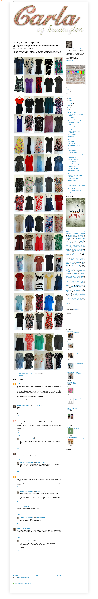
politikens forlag (75, 282)
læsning (72, 270)
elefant (73, 250)
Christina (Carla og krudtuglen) (23, 405)
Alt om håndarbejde (75, 231)
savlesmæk (69, 286)
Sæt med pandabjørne (78, 353)
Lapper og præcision (72, 180)
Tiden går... (70, 148)
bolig (81, 241)
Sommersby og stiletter (73, 173)
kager (73, 263)
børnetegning (81, 246)
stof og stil (68, 290)
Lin (17, 453)
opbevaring (76, 277)
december (70, 98)
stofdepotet (68, 291)
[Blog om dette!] (37, 373)
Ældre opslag (58, 575)
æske (82, 302)
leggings (74, 269)
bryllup (82, 242)
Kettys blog (69, 386)
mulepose (83, 273)
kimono (73, 265)
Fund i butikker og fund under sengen (76, 154)
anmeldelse (69, 233)
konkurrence (78, 266)
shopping (21, 375)
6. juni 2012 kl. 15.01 (40, 517)
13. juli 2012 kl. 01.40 (26, 528)
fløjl (78, 253)
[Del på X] (39, 373)
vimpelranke (68, 302)
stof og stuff (76, 290)
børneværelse (76, 247)
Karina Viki (19, 419)
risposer (77, 285)
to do (84, 298)
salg (84, 285)
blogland (68, 238)
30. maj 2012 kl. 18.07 (23, 453)
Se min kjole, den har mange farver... (75, 120)
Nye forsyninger (71, 188)
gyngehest (74, 257)
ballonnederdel (80, 235)
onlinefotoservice (69, 277)
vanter (75, 300)
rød (81, 285)
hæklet (77, 258)
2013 (68, 95)
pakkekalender (80, 278)
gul (70, 257)
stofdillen (76, 291)
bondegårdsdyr (68, 242)
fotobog (82, 253)
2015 (68, 91)
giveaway (68, 255)
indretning (81, 259)
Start (37, 575)
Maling (82, 271)
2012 (68, 97)
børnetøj (68, 247)
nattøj (67, 276)
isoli (73, 262)
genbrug (79, 254)
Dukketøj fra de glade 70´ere (74, 157)
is (70, 262)
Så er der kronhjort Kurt (73, 119)
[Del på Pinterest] (42, 373)
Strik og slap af (70, 423)
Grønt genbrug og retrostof (73, 170)
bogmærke (68, 241)
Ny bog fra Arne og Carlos (78, 363)
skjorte (72, 287)
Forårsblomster (71, 129)
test (72, 298)
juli (69, 107)
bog (83, 240)
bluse (76, 240)
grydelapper (81, 255)
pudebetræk (68, 283)
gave (73, 254)
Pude (81, 282)
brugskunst (76, 242)
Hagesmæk (80, 257)
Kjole (18, 375)
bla (82, 236)
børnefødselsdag (76, 245)
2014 (68, 93)
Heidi (69, 138)
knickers (72, 266)
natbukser (81, 274)
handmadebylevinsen (72, 437)
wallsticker (73, 302)
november (70, 100)
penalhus (83, 280)
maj (69, 111)
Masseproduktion (71, 183)
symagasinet (81, 295)
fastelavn (75, 251)
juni (69, 109)
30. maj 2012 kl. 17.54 (40, 438)
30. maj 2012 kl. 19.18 (40, 462)
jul (82, 262)
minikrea (74, 273)
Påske (74, 283)
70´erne (67, 231)
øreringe (67, 303)
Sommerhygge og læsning (73, 128)
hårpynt (67, 259)
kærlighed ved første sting (70, 267)
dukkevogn (68, 250)
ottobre (67, 278)
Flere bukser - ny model (73, 168)
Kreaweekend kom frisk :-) (79, 438)
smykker (81, 287)
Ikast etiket (72, 259)
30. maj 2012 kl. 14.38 (26, 419)
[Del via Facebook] (40, 373)
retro (67, 285)
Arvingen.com (20, 383)
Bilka (75, 236)
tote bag (68, 299)
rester (82, 283)
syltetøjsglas (75, 295)
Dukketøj (81, 249)
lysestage (67, 270)
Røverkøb (70, 124)
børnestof (69, 246)
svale (68, 294)
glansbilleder (75, 255)
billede (79, 236)
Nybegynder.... (71, 192)
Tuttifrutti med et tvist (72, 352)
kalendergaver (78, 263)
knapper (67, 266)
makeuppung (82, 270)
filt (82, 251)
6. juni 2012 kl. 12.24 (25, 506)
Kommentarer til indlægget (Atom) (25, 577)
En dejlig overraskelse (72, 152)
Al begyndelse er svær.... (73, 161)
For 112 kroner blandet (73, 112)
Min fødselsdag (76, 332)
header (67, 258)
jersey (77, 262)
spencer (78, 289)
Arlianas (18, 476)
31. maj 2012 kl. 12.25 (25, 476)
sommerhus (72, 289)
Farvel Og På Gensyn (71, 383)
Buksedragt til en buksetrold (74, 163)
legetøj (68, 269)
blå (80, 240)
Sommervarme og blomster (73, 122)
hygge (74, 258)
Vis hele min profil (69, 60)
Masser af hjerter (71, 136)
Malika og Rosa (72, 271)
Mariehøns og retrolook (73, 159)
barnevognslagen (69, 236)
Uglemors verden (71, 382)
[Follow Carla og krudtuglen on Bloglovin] (72, 310)
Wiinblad (78, 302)
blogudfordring (80, 238)
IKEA (77, 259)
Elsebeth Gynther (78, 250)
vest (83, 300)
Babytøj (82, 233)
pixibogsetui (68, 282)
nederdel (72, 276)
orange (82, 277)
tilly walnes (80, 298)
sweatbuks (77, 294)
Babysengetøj (71, 141)
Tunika (77, 299)
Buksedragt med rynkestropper (74, 190)
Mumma (69, 427)
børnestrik (75, 246)
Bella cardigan (70, 409)
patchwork (77, 280)
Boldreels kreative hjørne (72, 372)
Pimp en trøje (71, 117)
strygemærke (77, 293)
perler (68, 281)
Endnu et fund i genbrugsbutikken (75, 182)
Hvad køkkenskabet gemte (73, 164)
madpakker (77, 270)
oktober (70, 102)
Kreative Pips (70, 331)
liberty (79, 269)
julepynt (67, 263)
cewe (67, 249)
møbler (69, 274)
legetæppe (83, 267)
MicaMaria (69, 362)
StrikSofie (69, 412)
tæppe (82, 299)
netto (78, 276)
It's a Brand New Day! (78, 428)
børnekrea (83, 245)
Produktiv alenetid (72, 147)
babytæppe (75, 233)
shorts (67, 287)
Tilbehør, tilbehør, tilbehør (73, 134)
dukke (75, 249)
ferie (80, 251)
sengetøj (74, 286)
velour (79, 300)
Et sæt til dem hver (77, 373)
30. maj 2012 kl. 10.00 (27, 383)
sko (77, 287)
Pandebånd (68, 280)
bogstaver (75, 241)
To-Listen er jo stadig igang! (72, 424)
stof (82, 289)
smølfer (67, 289)
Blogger (54, 589)
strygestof (83, 293)
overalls (73, 278)
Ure (71, 300)
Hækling (82, 258)
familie (70, 251)
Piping (82, 281)
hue (70, 258)
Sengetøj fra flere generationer (74, 145)
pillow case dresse (75, 281)
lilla (83, 269)
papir (73, 280)
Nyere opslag (16, 575)
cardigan (82, 247)
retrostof (72, 285)
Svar (18, 401)
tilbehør (75, 298)
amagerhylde (82, 231)
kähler (83, 266)
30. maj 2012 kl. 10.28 (37, 405)
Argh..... (69, 139)
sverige (71, 294)
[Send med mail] (36, 373)
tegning (68, 298)
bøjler (67, 245)
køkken (78, 267)
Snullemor (19, 528)
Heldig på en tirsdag (72, 166)
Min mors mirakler (71, 341)
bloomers (71, 240)
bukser (73, 244)
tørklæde (67, 300)
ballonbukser (72, 235)
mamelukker (68, 273)
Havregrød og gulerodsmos (74, 126)
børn (70, 245)
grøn (66, 257)
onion (82, 276)
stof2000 (82, 290)
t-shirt (76, 297)
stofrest (81, 291)
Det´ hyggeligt (70, 397)
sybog (69, 295)
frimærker (67, 254)
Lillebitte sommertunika (73, 150)
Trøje (73, 299)
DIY (71, 249)
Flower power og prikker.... (73, 178)
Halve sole (70, 155)
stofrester (68, 293)
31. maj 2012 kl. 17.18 (40, 491)
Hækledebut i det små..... (73, 172)
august (69, 105)
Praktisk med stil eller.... (73, 143)
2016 (68, 89)
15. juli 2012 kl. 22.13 (40, 540)
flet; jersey (74, 253)
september (70, 103)
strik (73, 293)
